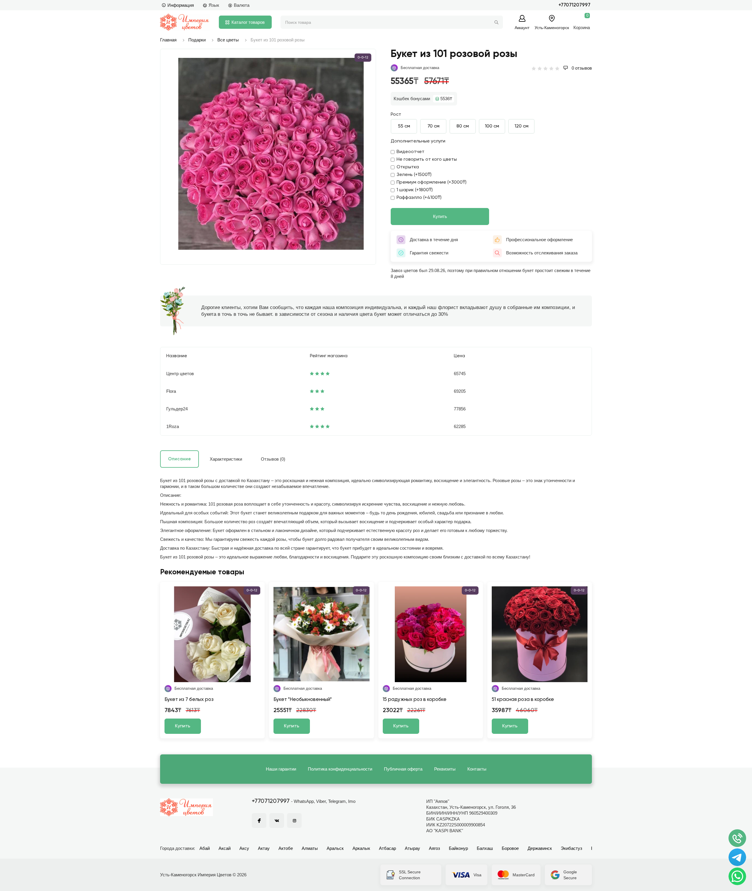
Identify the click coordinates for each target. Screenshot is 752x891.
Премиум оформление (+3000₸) (431, 182)
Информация (180, 5)
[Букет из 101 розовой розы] (271, 154)
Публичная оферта (403, 768)
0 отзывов (581, 68)
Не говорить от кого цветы (427, 159)
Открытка (408, 167)
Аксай (225, 848)
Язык (214, 5)
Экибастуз (571, 848)
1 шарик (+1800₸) (415, 190)
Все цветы (228, 39)
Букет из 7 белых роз (189, 699)
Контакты (476, 768)
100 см (492, 126)
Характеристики (226, 459)
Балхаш (485, 848)
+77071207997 (574, 5)
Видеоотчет (410, 152)
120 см (521, 126)
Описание (179, 459)
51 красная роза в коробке (523, 699)
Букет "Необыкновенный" (302, 699)
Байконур (458, 848)
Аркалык (361, 848)
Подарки (197, 39)
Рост (396, 114)
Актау (264, 848)
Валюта (241, 5)
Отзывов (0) (273, 459)
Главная (168, 39)
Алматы (310, 848)
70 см (433, 126)
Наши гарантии (281, 768)
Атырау (412, 848)
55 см (404, 126)
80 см (462, 126)
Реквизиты (445, 768)
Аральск (335, 848)
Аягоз (434, 848)
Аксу (244, 848)
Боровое (510, 848)
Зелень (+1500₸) (414, 174)
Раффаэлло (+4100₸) (419, 197)
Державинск (540, 848)
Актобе (285, 848)
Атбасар (387, 848)
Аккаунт (522, 27)
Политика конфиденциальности (340, 768)
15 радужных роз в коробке (414, 699)
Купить (440, 216)
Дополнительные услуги (418, 141)
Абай (204, 848)
